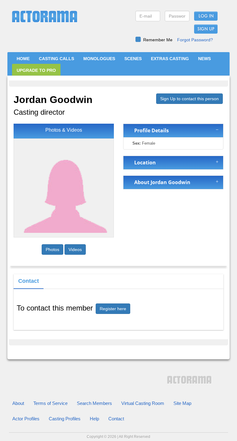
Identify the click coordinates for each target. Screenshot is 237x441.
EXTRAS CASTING (170, 58)
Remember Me (158, 39)
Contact (116, 418)
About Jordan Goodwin (161, 182)
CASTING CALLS (56, 58)
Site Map (182, 403)
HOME (23, 58)
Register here (113, 308)
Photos (52, 249)
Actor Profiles (26, 418)
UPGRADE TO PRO (36, 70)
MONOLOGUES (99, 58)
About (18, 403)
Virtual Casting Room (142, 403)
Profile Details (150, 130)
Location (144, 162)
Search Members (94, 403)
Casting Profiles (65, 418)
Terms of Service (50, 403)
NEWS (204, 58)
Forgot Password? (195, 39)
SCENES (133, 58)
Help (94, 418)
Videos (75, 249)
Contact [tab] (28, 281)
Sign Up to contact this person (189, 98)
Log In (206, 16)
